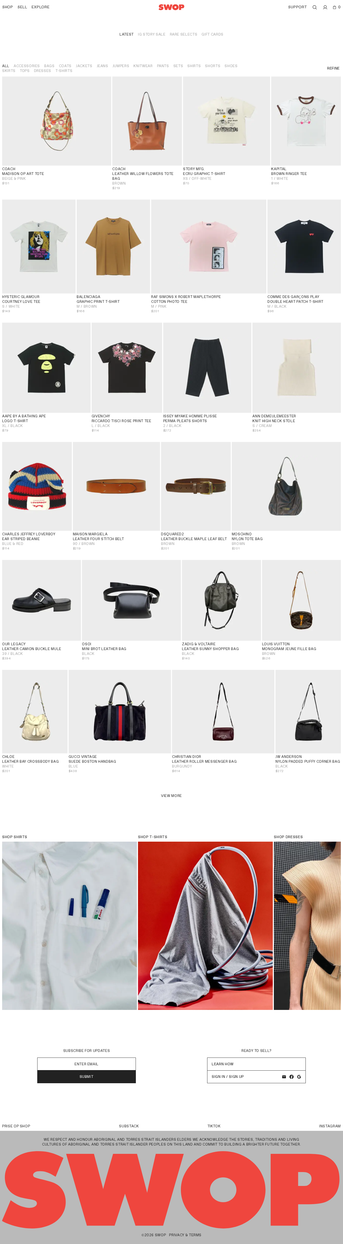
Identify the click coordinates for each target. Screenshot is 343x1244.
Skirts (9, 71)
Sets (178, 66)
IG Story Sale (151, 34)
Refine (333, 68)
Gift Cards (212, 34)
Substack (129, 1126)
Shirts (194, 66)
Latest (127, 34)
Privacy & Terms (185, 1235)
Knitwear (142, 66)
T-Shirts (63, 71)
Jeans (102, 66)
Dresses (42, 71)
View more (171, 796)
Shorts (212, 66)
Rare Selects (183, 34)
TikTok (214, 1126)
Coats (65, 66)
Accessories (27, 66)
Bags (49, 66)
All (5, 66)
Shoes (231, 66)
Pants (163, 66)
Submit (87, 1077)
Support (297, 7)
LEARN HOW (223, 1064)
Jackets (84, 66)
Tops (25, 71)
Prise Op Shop (16, 1126)
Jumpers (121, 66)
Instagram (330, 1126)
